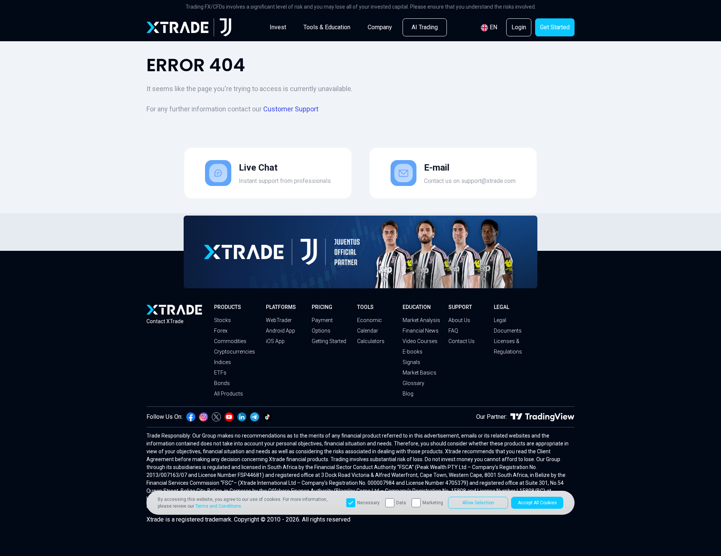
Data (401, 502)
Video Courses (420, 341)
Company (380, 27)
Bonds (222, 383)
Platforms (281, 307)
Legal (501, 307)
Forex (221, 331)
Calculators (371, 341)
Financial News (421, 331)
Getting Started (329, 341)
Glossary (413, 383)
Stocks (222, 320)
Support (460, 307)
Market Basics (419, 373)
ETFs (220, 373)
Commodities (230, 341)
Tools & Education (326, 27)
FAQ (453, 331)
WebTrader (279, 320)
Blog (408, 394)
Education (417, 307)
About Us (459, 320)
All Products (228, 394)
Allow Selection (478, 502)
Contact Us (461, 341)
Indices (222, 362)
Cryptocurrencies (234, 352)
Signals (411, 362)
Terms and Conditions (218, 506)
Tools (365, 307)
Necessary (368, 502)
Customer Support (290, 109)
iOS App (275, 341)
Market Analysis (421, 320)
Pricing (322, 307)
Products (227, 307)
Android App (280, 331)
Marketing (432, 502)
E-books (412, 352)
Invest (278, 27)
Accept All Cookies (537, 502)
